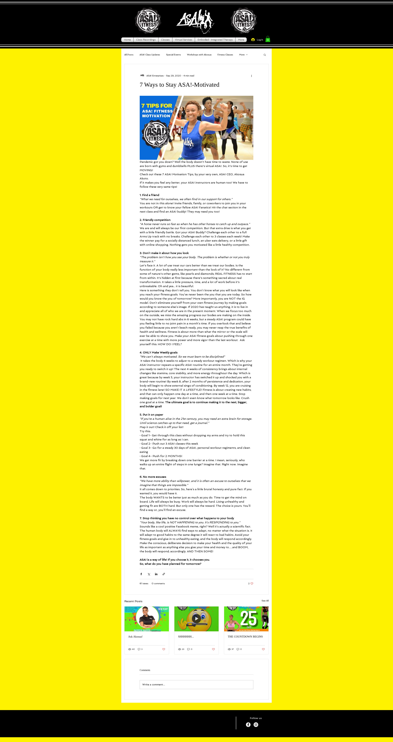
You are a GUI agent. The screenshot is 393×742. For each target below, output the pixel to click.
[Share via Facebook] (141, 574)
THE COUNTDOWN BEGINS (245, 636)
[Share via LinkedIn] (156, 574)
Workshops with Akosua (199, 54)
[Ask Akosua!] (147, 618)
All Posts (128, 54)
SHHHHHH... (186, 636)
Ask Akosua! (135, 636)
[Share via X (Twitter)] (148, 574)
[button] (267, 39)
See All (265, 600)
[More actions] (251, 75)
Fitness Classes (225, 54)
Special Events (173, 54)
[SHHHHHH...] (196, 618)
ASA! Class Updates (150, 54)
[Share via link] (163, 574)
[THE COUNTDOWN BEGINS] (246, 618)
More (242, 54)
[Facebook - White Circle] (248, 724)
